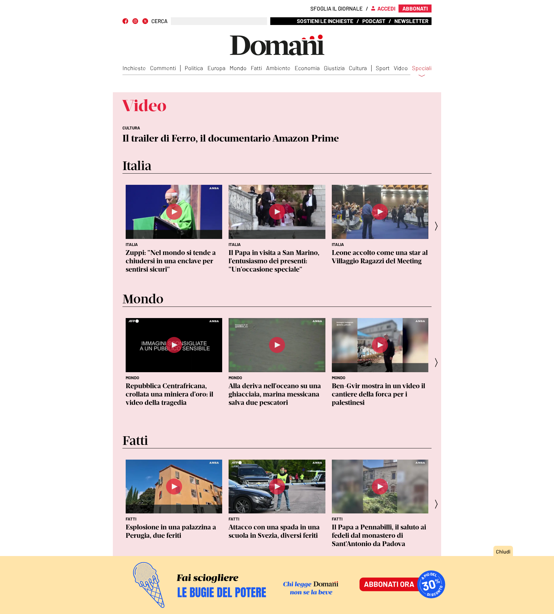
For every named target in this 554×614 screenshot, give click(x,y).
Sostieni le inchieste (325, 21)
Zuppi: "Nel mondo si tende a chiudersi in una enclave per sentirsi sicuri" (171, 261)
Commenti (163, 67)
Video (401, 67)
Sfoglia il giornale (336, 8)
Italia (132, 244)
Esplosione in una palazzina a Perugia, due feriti (171, 531)
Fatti (256, 67)
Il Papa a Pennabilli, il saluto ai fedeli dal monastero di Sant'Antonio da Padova (379, 535)
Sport (383, 67)
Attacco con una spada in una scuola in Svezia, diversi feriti (274, 531)
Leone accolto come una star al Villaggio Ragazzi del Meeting (380, 257)
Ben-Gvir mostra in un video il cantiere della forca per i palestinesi (378, 394)
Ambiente (278, 67)
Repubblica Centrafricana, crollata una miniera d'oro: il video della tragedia (169, 394)
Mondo (238, 67)
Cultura (358, 67)
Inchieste (134, 67)
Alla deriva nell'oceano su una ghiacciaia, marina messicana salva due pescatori (275, 394)
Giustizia (334, 67)
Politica (194, 67)
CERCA (159, 21)
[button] (438, 226)
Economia (307, 67)
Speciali (422, 68)
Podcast (373, 21)
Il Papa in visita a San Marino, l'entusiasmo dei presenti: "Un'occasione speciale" (274, 261)
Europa (216, 67)
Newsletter (411, 21)
